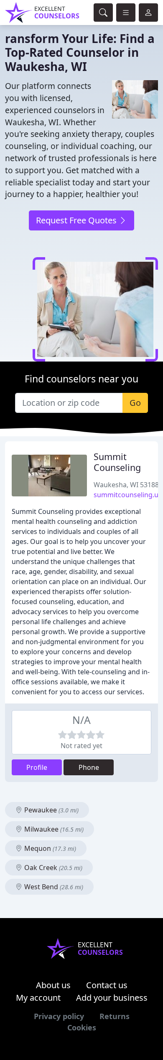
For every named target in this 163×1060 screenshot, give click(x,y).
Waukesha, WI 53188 (126, 484)
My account (38, 997)
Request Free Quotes (77, 220)
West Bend (53, 886)
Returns (114, 1016)
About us (53, 985)
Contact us (106, 985)
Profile (36, 767)
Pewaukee (51, 810)
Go (135, 402)
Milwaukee (53, 829)
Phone (89, 767)
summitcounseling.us (128, 494)
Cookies (81, 1027)
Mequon (49, 848)
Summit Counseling (117, 461)
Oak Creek (52, 867)
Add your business (112, 997)
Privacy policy (59, 1016)
